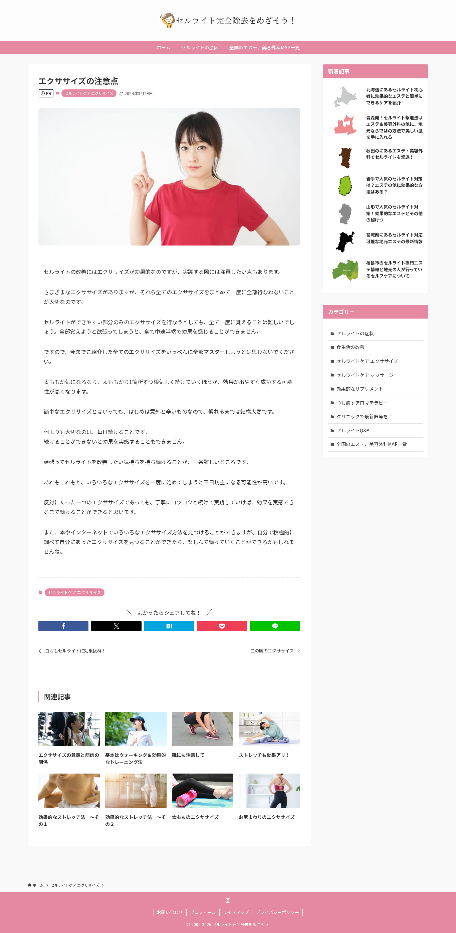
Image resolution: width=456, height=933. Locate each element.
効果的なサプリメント (359, 388)
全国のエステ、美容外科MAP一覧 (371, 444)
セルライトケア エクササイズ (89, 93)
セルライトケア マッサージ (365, 375)
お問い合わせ (170, 912)
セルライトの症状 (355, 333)
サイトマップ (236, 912)
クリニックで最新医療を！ (364, 416)
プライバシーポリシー (277, 912)
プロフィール (203, 912)
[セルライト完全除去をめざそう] (228, 20)
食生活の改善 (350, 347)
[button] (63, 626)
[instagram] (228, 901)
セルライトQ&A (353, 430)
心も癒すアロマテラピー (362, 402)
